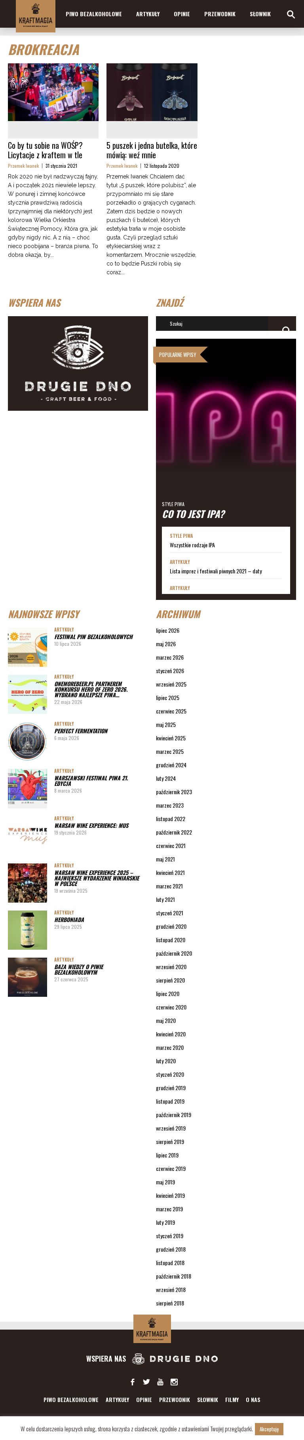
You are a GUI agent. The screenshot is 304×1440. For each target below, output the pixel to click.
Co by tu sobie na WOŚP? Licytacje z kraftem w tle (45, 150)
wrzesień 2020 (171, 966)
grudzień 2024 (171, 765)
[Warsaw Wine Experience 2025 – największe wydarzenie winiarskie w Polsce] (27, 883)
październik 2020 (174, 953)
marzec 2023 (170, 805)
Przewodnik (220, 13)
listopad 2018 (170, 1262)
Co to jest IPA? (193, 514)
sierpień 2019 (170, 1141)
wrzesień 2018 (171, 1289)
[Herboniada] (27, 930)
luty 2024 (166, 778)
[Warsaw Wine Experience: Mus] (27, 836)
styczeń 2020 (170, 1074)
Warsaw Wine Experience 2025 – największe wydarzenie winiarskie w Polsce (96, 878)
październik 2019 (173, 1114)
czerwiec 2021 (171, 845)
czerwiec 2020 (171, 1007)
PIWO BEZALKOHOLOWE (94, 13)
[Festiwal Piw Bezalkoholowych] (27, 647)
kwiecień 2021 (170, 872)
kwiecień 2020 (171, 1034)
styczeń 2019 (169, 1235)
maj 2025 (166, 724)
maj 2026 (166, 643)
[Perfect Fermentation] (27, 741)
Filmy (232, 1399)
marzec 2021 (169, 886)
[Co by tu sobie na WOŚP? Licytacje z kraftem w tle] (53, 92)
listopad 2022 (170, 818)
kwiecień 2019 (170, 1195)
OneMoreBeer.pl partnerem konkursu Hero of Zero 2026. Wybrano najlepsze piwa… (90, 689)
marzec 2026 (170, 657)
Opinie (182, 13)
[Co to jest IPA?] (226, 433)
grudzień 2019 (171, 1087)
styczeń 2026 (170, 670)
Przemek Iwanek (23, 165)
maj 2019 (165, 1182)
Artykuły (148, 13)
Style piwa (173, 504)
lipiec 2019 (167, 1155)
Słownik (260, 13)
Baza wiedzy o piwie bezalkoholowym (78, 969)
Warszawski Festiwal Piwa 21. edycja (91, 780)
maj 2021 (165, 859)
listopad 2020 (170, 939)
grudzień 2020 (171, 926)
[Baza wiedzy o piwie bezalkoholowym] (27, 977)
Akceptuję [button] (269, 1429)
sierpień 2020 (170, 980)
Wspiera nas (107, 1358)
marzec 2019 (169, 1209)
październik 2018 (173, 1276)
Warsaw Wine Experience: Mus (91, 825)
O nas (253, 1399)
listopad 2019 (170, 1101)
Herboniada (69, 919)
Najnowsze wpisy (43, 614)
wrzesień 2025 (171, 684)
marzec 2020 (170, 1047)
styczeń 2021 (169, 913)
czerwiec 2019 (171, 1168)
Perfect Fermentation (80, 731)
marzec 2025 (170, 751)
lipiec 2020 (167, 993)
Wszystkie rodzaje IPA (192, 544)
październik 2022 (174, 832)
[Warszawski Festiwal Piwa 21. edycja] (27, 788)
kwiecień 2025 (171, 738)
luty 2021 (165, 899)
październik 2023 (174, 791)
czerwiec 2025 (171, 711)
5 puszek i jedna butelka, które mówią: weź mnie (151, 150)
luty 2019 (165, 1222)
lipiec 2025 (167, 697)
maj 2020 (166, 1020)
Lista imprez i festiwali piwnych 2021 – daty (216, 571)
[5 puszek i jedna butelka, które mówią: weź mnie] (151, 92)
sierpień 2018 (170, 1303)
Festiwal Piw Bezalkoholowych (93, 636)
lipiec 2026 (167, 630)
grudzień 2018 (171, 1249)
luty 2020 (166, 1061)
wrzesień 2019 (171, 1128)
